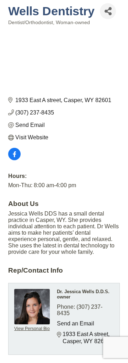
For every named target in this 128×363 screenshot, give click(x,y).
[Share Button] (108, 11)
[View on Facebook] (14, 158)
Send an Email (75, 323)
